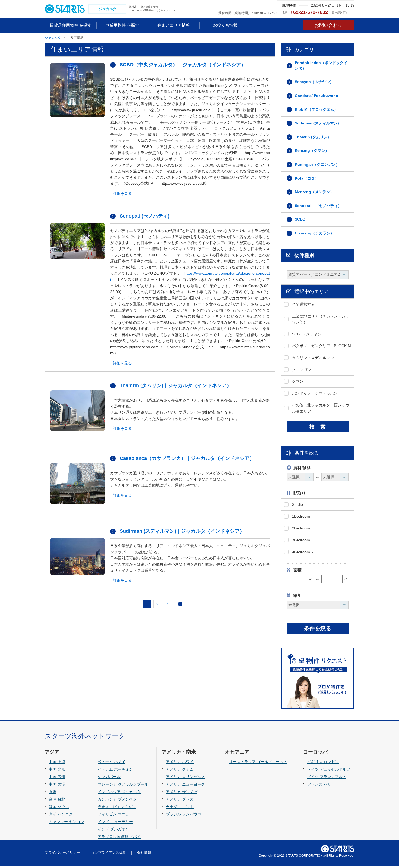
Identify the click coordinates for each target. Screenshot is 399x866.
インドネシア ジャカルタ (119, 792)
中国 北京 (57, 769)
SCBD (300, 219)
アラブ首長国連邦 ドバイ (119, 836)
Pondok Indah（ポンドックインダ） (321, 65)
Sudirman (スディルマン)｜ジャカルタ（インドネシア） (182, 531)
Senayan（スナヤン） (314, 82)
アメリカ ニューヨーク (185, 784)
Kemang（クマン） (312, 150)
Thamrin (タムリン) (312, 137)
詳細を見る (122, 193)
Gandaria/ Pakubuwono (316, 95)
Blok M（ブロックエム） (316, 109)
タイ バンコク (61, 814)
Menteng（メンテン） (314, 192)
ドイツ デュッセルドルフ (328, 769)
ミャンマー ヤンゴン (66, 822)
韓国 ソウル (59, 807)
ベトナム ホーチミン (115, 769)
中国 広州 (57, 776)
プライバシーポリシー (62, 853)
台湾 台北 (57, 799)
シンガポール (109, 776)
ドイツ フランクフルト (326, 776)
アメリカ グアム (180, 769)
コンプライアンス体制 (108, 853)
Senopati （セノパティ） (318, 205)
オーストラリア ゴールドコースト (258, 762)
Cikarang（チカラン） (314, 233)
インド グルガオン (113, 829)
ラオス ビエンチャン (117, 807)
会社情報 (144, 853)
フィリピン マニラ (113, 814)
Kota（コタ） (307, 178)
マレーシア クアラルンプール (123, 784)
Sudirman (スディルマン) (317, 123)
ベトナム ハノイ (111, 762)
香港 (52, 792)
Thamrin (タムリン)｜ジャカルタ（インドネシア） (176, 385)
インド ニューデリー (115, 822)
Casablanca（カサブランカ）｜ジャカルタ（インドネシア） (187, 458)
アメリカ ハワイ (180, 762)
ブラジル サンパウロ (183, 814)
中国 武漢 (57, 784)
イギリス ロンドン (323, 762)
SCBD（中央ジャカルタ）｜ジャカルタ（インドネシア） (183, 64)
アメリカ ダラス (180, 799)
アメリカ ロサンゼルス (185, 776)
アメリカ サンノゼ (181, 792)
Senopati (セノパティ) (144, 216)
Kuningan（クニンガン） (317, 164)
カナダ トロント (180, 807)
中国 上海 (57, 762)
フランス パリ (319, 784)
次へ (180, 604)
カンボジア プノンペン (117, 799)
